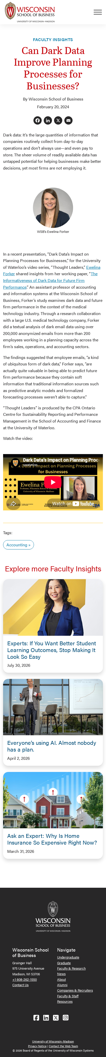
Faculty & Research (71, 968)
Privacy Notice (37, 1046)
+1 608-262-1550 (24, 979)
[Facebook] (37, 120)
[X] (58, 120)
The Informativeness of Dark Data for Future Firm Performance (50, 280)
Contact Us (20, 984)
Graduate (64, 962)
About (61, 979)
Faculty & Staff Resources (67, 998)
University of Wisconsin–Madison (53, 1041)
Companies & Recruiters (75, 990)
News (61, 973)
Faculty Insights (53, 39)
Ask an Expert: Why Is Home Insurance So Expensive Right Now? (52, 839)
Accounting (16, 545)
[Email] (68, 120)
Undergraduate (68, 957)
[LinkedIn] (48, 120)
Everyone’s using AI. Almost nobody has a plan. (51, 746)
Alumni (62, 984)
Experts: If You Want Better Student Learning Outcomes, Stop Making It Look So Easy (51, 649)
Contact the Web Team (63, 1046)
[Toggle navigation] (100, 12)
